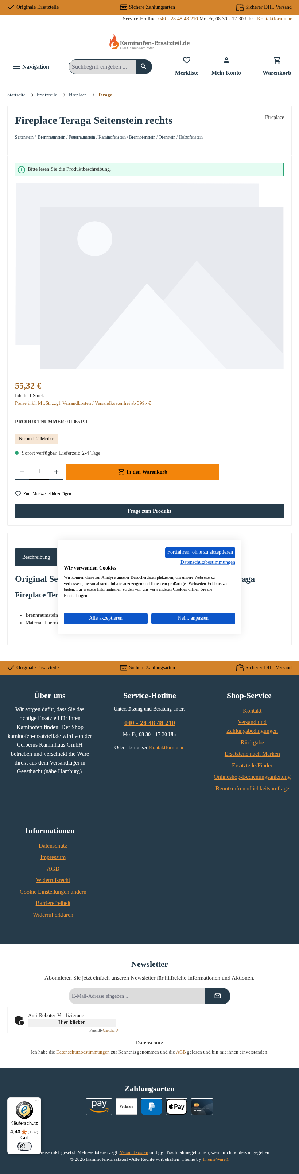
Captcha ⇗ (104, 1030)
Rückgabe (252, 742)
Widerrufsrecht (53, 880)
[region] (149, 266)
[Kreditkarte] (202, 1106)
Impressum (53, 857)
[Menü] (36, 1101)
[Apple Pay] (176, 1106)
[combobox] (102, 66)
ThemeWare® (215, 1159)
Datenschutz (53, 846)
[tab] (36, 557)
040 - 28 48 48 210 (178, 19)
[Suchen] (144, 66)
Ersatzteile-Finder (252, 765)
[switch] (24, 1146)
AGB (53, 869)
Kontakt (252, 711)
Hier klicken (72, 1022)
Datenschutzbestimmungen (83, 1052)
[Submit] (217, 996)
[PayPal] (151, 1106)
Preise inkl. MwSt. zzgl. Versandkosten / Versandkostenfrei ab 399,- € (83, 403)
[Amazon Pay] (99, 1106)
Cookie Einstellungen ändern (53, 892)
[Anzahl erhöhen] (56, 472)
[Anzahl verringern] (22, 472)
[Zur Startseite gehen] (149, 41)
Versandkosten (134, 1152)
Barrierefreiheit (53, 903)
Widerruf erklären (53, 915)
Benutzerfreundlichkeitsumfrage (252, 788)
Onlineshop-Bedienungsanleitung (252, 777)
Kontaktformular (274, 19)
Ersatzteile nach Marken (252, 754)
